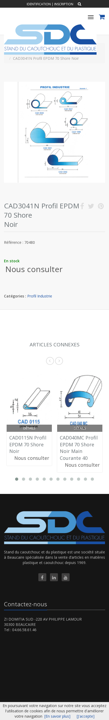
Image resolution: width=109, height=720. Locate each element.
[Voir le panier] (102, 17)
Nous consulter (34, 269)
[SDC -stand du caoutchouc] (49, 26)
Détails (29, 428)
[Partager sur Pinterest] (101, 207)
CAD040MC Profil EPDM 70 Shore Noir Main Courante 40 (79, 447)
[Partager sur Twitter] (91, 207)
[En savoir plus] (57, 716)
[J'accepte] (85, 716)
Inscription (63, 4)
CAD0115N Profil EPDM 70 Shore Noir (27, 444)
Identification (39, 4)
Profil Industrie (39, 296)
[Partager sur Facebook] (82, 207)
